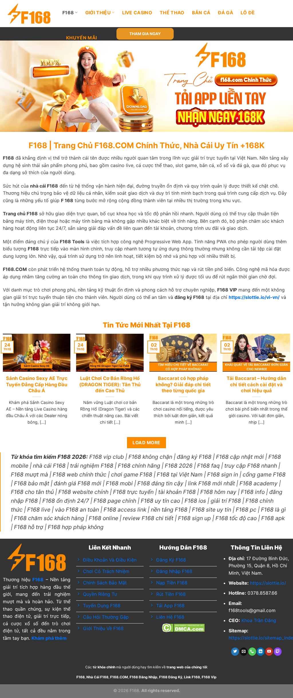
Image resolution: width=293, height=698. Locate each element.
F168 (68, 12)
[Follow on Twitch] (278, 651)
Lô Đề (248, 12)
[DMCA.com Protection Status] (183, 627)
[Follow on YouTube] (269, 651)
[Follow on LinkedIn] (260, 651)
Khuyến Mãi (81, 38)
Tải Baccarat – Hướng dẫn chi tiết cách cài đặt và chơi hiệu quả (256, 384)
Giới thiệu (98, 12)
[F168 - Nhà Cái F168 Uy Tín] (29, 13)
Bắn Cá (201, 12)
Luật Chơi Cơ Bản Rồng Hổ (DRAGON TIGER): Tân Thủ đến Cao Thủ (109, 384)
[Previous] (13, 86)
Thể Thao (172, 12)
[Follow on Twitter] (235, 651)
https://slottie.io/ (268, 583)
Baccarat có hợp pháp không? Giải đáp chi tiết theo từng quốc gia (183, 384)
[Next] (280, 86)
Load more (146, 442)
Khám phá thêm (49, 638)
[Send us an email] (244, 651)
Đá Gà (225, 12)
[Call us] (252, 651)
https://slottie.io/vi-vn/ (254, 297)
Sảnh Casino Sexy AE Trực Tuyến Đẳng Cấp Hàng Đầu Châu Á (37, 384)
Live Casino (137, 12)
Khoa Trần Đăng (258, 620)
